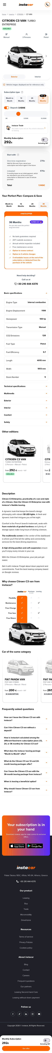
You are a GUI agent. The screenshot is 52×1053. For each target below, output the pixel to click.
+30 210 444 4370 (27, 284)
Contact (26, 969)
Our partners (26, 986)
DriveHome (26, 920)
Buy (26, 903)
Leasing (26, 898)
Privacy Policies (26, 942)
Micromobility (26, 914)
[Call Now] (47, 4)
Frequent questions (26, 981)
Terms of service (26, 936)
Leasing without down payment (26, 997)
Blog (26, 964)
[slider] (18, 114)
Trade (26, 909)
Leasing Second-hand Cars (26, 992)
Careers (26, 975)
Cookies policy (26, 947)
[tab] (9, 99)
